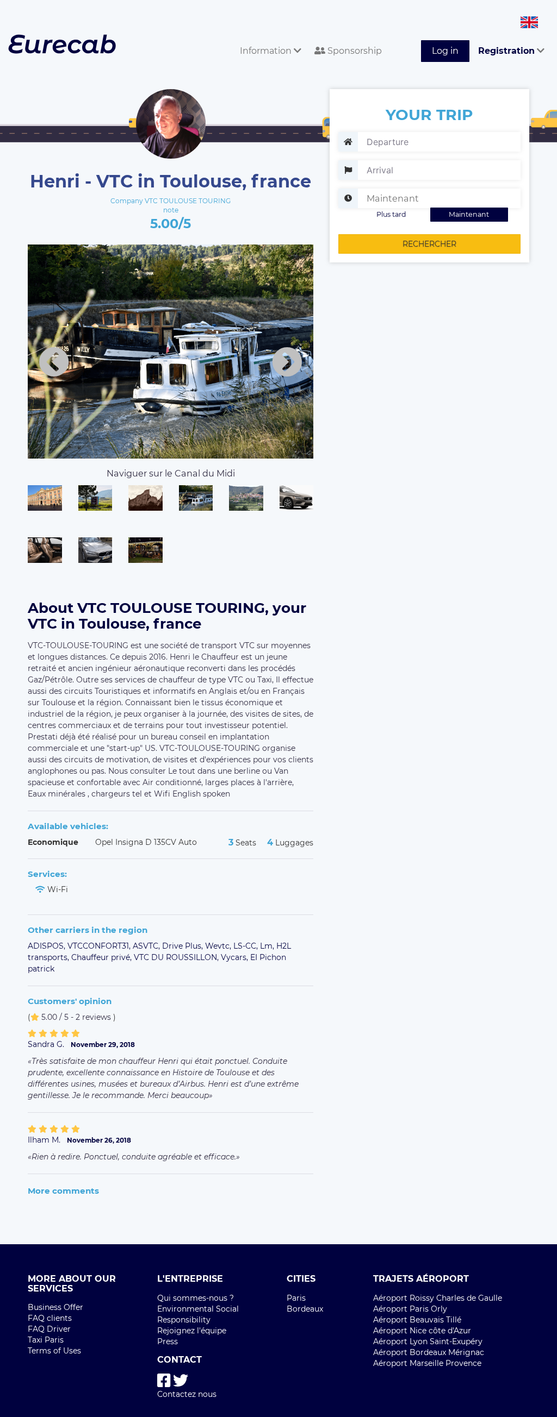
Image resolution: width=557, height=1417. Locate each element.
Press (167, 1341)
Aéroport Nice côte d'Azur (422, 1331)
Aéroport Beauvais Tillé (417, 1320)
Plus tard (391, 214)
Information (267, 51)
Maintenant (469, 214)
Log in (445, 51)
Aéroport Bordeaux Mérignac (428, 1352)
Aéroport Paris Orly (410, 1309)
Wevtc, (219, 946)
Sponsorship (353, 51)
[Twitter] (180, 1381)
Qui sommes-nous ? (195, 1298)
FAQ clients (50, 1318)
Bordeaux (305, 1309)
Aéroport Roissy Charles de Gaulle (437, 1298)
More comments (63, 1191)
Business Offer (55, 1307)
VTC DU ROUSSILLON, (177, 957)
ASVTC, (147, 946)
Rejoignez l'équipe (191, 1331)
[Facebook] (164, 1381)
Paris (296, 1298)
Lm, (268, 946)
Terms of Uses (54, 1351)
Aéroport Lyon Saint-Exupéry (427, 1341)
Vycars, (235, 957)
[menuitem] (268, 39)
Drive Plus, (183, 946)
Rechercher (429, 244)
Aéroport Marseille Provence (427, 1363)
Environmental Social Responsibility (198, 1314)
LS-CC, (246, 946)
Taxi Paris (46, 1340)
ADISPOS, (47, 946)
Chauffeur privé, (102, 957)
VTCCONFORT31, (100, 946)
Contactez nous (186, 1394)
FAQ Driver (49, 1329)
